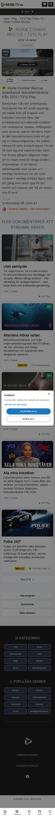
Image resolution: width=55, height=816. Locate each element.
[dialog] (27, 407)
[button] (28, 411)
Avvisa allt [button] (28, 419)
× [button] (49, 394)
